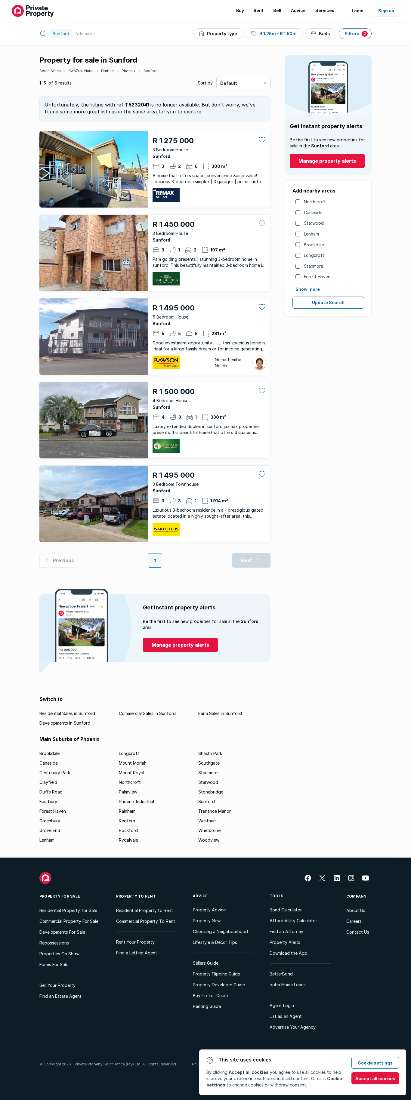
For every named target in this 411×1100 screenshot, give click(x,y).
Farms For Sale (53, 964)
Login (357, 10)
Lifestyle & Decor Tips (215, 942)
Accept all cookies (375, 1078)
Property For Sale (59, 896)
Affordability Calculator (293, 920)
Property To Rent (136, 896)
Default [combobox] (228, 83)
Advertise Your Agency (293, 1027)
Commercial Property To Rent (145, 921)
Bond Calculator (286, 909)
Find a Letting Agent (136, 952)
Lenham (311, 233)
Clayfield (48, 782)
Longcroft (314, 255)
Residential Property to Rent (144, 910)
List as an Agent (286, 1016)
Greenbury (49, 820)
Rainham (127, 811)
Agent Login (282, 1005)
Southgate (209, 763)
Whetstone (209, 830)
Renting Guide (207, 1006)
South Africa (50, 71)
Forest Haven (317, 276)
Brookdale (314, 244)
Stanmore (313, 266)
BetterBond (281, 973)
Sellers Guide (205, 963)
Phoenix (129, 71)
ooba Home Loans (288, 984)
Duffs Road (51, 791)
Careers (354, 921)
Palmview (128, 791)
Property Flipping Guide (216, 973)
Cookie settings (375, 1062)
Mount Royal (131, 772)
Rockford (128, 830)
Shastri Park (210, 753)
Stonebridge (210, 791)
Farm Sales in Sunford (220, 713)
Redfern (127, 820)
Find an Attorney (286, 931)
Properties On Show (59, 953)
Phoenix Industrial (136, 801)
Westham (207, 820)
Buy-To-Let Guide (210, 995)
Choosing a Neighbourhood (220, 931)
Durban (107, 71)
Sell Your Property (57, 985)
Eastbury (48, 801)
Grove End (49, 830)
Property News (208, 920)
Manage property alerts (327, 161)
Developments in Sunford (64, 723)
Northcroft (315, 201)
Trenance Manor (214, 811)
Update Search (328, 302)
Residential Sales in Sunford (67, 713)
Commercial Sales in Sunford (147, 713)
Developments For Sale (62, 932)
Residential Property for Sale (68, 910)
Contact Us (357, 932)
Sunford (151, 71)
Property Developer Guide (219, 984)
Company (356, 896)
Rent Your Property (135, 941)
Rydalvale (128, 840)
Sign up (386, 10)
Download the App (288, 953)
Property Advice (209, 909)
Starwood (314, 223)
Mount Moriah (133, 763)
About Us (355, 910)
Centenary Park (54, 772)
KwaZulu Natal (81, 71)
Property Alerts (285, 942)
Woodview (208, 840)
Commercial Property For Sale (68, 921)
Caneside (313, 212)
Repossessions (54, 942)
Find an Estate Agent (60, 996)
